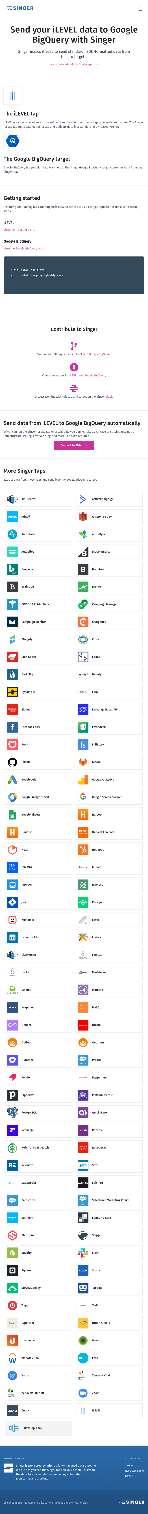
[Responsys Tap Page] (109, 1141)
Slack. (109, 397)
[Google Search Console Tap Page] (109, 790)
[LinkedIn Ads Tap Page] (38, 931)
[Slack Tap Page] (109, 1246)
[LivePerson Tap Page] (38, 948)
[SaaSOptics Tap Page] (38, 1176)
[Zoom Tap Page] (109, 1386)
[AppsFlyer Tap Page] (109, 527)
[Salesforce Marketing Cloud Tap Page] (109, 1194)
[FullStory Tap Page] (109, 738)
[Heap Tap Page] (38, 843)
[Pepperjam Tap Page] (109, 1071)
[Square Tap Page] (38, 1264)
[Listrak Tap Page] (109, 931)
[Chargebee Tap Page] (109, 615)
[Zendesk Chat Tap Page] (109, 1369)
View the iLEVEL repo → (19, 230)
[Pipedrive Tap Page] (38, 1088)
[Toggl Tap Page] (38, 1299)
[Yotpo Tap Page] (38, 1369)
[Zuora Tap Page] (38, 1404)
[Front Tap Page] (38, 738)
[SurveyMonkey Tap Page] (38, 1281)
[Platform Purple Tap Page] (109, 1088)
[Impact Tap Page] (109, 860)
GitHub (129, 1465)
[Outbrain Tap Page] (38, 1036)
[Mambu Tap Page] (38, 983)
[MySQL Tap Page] (109, 1001)
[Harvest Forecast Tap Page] (109, 825)
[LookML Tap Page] (109, 948)
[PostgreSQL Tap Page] (38, 1106)
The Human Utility (33, 1502)
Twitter (128, 1476)
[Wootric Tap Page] (109, 1334)
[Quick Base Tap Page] (109, 1106)
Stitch (50, 1466)
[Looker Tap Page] (38, 966)
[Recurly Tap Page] (109, 1123)
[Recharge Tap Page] (38, 1123)
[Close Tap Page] (109, 633)
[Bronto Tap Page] (109, 580)
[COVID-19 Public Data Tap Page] (38, 598)
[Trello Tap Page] (109, 1299)
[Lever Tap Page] (109, 913)
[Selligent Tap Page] (38, 1211)
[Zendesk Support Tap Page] (38, 1386)
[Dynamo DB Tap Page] (38, 685)
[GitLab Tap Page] (109, 755)
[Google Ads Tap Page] (38, 773)
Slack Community (134, 1471)
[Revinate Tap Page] (38, 1159)
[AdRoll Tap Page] (38, 510)
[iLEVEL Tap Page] (109, 1404)
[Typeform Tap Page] (38, 1316)
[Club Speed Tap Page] (38, 650)
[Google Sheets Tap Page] (38, 808)
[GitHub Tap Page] (38, 755)
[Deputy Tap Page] (109, 668)
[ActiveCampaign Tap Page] (109, 492)
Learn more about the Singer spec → (74, 64)
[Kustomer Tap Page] (38, 913)
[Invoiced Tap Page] (109, 878)
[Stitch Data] (9, 1466)
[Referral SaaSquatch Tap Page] (38, 1141)
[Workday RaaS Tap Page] (38, 1351)
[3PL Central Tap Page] (38, 492)
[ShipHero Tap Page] (38, 1229)
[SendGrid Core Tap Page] (109, 1211)
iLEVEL (78, 354)
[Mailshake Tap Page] (109, 966)
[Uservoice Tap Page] (38, 1334)
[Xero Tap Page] (109, 1351)
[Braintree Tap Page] (109, 563)
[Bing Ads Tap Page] (38, 563)
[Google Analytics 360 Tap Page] (38, 790)
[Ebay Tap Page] (109, 685)
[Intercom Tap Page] (38, 878)
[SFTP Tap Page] (109, 1159)
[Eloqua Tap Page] (38, 703)
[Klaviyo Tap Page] (109, 896)
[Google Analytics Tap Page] (109, 773)
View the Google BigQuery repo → (26, 248)
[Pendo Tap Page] (38, 1071)
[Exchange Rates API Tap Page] (109, 703)
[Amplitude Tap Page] (38, 527)
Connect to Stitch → (74, 445)
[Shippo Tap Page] (109, 1229)
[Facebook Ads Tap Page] (38, 720)
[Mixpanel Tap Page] (38, 1001)
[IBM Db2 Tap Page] (38, 860)
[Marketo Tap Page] (109, 983)
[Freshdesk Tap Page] (109, 720)
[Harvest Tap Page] (109, 808)
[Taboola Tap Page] (109, 1281)
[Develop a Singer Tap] (38, 1421)
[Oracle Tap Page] (109, 1018)
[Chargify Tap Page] (38, 633)
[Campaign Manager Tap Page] (109, 598)
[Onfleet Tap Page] (38, 1018)
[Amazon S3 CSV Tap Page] (109, 510)
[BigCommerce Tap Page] (109, 545)
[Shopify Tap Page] (38, 1246)
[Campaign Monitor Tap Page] (38, 615)
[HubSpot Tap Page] (109, 843)
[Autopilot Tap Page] (38, 545)
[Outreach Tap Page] (38, 1053)
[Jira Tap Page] (38, 896)
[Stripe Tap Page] (109, 1264)
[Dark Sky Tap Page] (38, 668)
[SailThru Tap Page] (109, 1176)
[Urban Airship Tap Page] (109, 1316)
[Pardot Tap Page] (109, 1053)
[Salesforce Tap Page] (38, 1194)
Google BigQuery (100, 354)
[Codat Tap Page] (109, 650)
